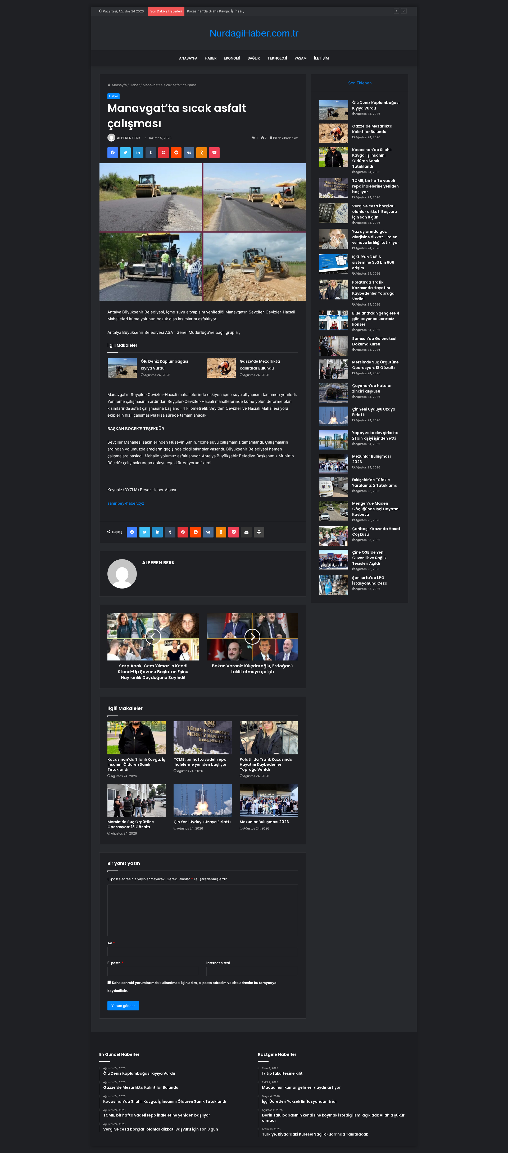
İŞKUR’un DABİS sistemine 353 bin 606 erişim (373, 262)
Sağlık (254, 58)
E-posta (115, 963)
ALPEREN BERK (128, 138)
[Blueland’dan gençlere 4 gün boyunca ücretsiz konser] (333, 320)
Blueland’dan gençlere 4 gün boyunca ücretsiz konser (375, 319)
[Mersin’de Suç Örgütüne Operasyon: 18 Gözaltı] (136, 800)
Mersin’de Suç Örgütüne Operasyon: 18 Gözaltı (130, 824)
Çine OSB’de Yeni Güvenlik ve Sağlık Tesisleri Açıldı (369, 558)
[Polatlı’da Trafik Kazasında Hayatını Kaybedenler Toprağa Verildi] (269, 737)
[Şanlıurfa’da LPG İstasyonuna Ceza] (333, 585)
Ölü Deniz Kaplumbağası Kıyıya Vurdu (376, 105)
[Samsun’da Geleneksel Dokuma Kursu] (333, 346)
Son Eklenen (360, 82)
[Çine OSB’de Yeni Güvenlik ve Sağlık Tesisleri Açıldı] (333, 559)
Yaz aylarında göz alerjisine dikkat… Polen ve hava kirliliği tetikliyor (375, 237)
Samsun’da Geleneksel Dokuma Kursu (374, 341)
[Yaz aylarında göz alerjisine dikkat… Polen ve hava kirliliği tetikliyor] (333, 239)
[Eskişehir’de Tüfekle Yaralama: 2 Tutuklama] (333, 487)
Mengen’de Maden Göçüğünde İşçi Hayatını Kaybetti (376, 509)
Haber (210, 58)
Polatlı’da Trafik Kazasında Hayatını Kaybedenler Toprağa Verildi (266, 764)
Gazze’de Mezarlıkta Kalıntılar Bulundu (372, 129)
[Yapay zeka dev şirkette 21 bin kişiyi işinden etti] (333, 440)
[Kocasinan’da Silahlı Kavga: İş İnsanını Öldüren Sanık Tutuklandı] (136, 737)
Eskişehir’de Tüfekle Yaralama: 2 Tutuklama (374, 482)
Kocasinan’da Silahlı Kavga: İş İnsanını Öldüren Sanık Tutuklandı (238, 11)
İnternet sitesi (218, 963)
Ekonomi (232, 58)
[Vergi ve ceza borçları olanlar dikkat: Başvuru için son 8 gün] (333, 213)
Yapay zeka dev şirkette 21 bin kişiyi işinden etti (375, 435)
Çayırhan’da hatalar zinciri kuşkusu (372, 388)
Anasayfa (188, 58)
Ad (111, 943)
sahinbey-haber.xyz (125, 503)
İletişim (321, 58)
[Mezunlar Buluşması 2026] (269, 800)
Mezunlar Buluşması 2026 (264, 821)
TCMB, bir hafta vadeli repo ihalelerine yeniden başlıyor (200, 762)
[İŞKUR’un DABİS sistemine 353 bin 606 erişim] (333, 264)
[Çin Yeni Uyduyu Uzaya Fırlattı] (203, 800)
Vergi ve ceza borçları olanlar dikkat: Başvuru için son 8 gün (374, 211)
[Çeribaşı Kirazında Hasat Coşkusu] (333, 536)
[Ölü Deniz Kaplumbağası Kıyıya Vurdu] (122, 368)
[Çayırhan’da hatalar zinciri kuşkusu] (333, 393)
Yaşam (300, 58)
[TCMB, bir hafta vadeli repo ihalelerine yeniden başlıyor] (203, 737)
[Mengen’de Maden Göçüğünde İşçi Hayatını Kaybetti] (333, 511)
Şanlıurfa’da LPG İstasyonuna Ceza (369, 580)
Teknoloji (277, 58)
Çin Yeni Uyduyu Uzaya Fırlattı (202, 821)
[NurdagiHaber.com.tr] (254, 33)
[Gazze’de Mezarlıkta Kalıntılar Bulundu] (221, 368)
